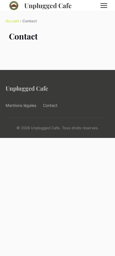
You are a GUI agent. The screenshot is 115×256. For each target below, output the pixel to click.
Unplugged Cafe (48, 5)
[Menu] (103, 5)
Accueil (12, 21)
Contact (50, 105)
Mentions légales (21, 105)
